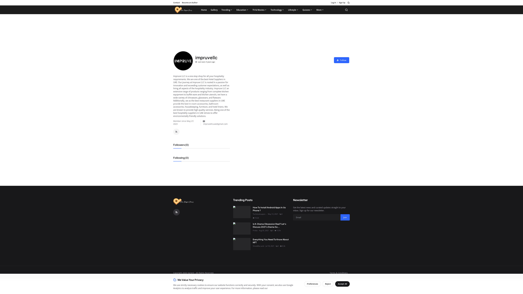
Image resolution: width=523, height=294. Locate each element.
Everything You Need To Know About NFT (271, 241)
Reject (328, 284)
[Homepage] (183, 10)
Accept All (342, 284)
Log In (333, 2)
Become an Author (190, 2)
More (319, 9)
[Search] (346, 10)
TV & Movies (258, 9)
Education (241, 9)
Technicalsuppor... (260, 214)
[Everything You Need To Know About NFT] (242, 244)
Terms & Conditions (339, 273)
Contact (176, 2)
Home (204, 9)
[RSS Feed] (176, 132)
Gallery (214, 9)
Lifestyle (292, 9)
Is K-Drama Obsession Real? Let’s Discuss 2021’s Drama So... (269, 225)
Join (345, 217)
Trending (225, 9)
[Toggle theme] (348, 2)
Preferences (312, 284)
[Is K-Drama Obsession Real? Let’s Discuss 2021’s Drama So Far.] (242, 228)
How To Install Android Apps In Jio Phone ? (269, 209)
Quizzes (306, 9)
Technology (276, 9)
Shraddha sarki (258, 246)
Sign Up (342, 2)
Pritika (255, 230)
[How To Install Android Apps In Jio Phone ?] (242, 212)
